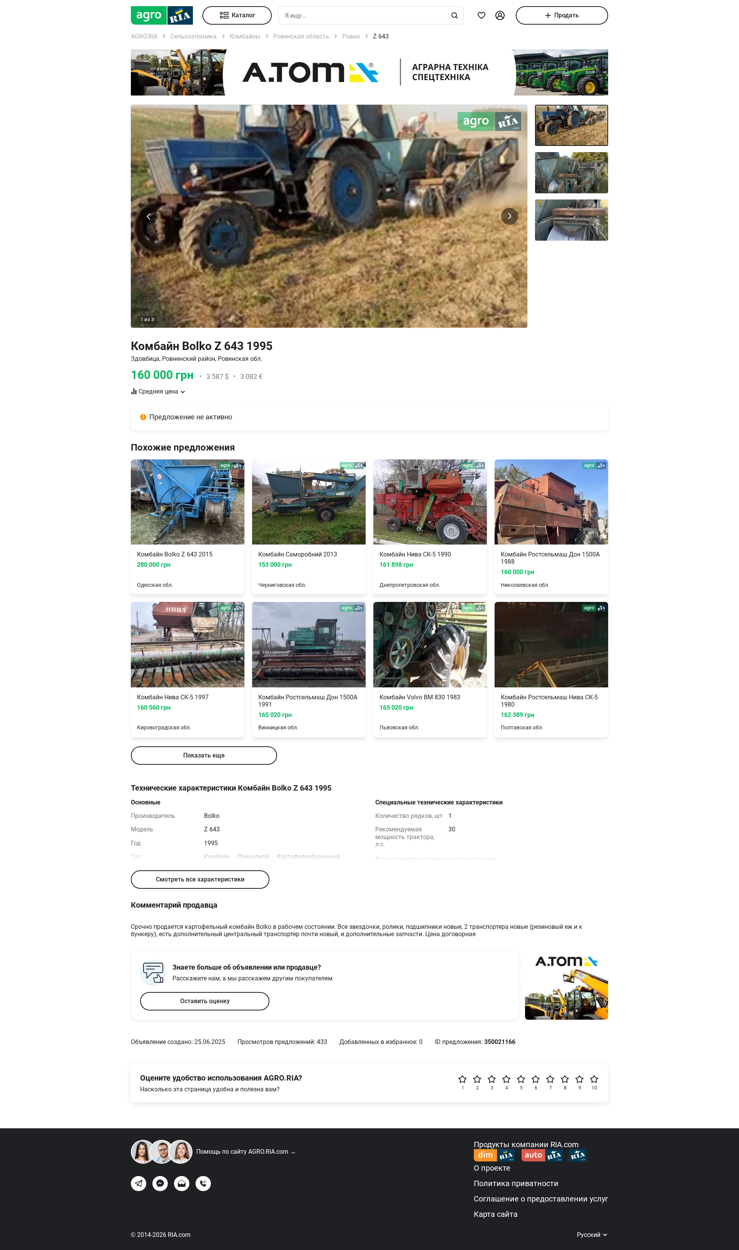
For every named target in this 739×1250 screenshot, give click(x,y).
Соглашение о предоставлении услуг (541, 1198)
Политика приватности (516, 1183)
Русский (589, 1234)
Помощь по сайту (246, 1151)
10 (594, 1088)
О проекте (492, 1168)
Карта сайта (496, 1214)
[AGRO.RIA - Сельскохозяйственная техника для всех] (166, 15)
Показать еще (204, 755)
